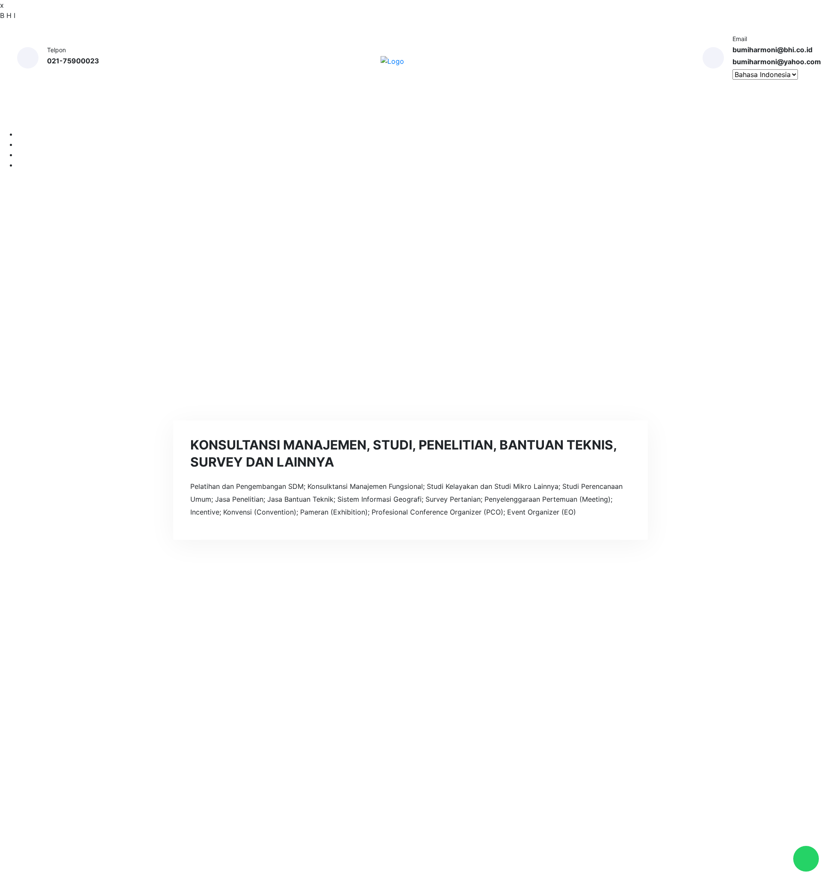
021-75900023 (73, 61)
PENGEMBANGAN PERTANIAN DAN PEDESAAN (478, 747)
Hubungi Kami (619, 117)
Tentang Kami (262, 117)
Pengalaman (391, 117)
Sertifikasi (513, 117)
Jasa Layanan (331, 117)
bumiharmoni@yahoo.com (776, 61)
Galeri (465, 117)
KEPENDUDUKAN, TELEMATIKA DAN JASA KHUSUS (471, 781)
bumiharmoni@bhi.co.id (772, 49)
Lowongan (563, 117)
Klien (434, 117)
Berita (351, 779)
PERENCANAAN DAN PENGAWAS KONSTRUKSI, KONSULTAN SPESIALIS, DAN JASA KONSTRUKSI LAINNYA (479, 708)
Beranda (210, 117)
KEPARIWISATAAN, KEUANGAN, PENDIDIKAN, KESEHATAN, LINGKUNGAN (476, 820)
